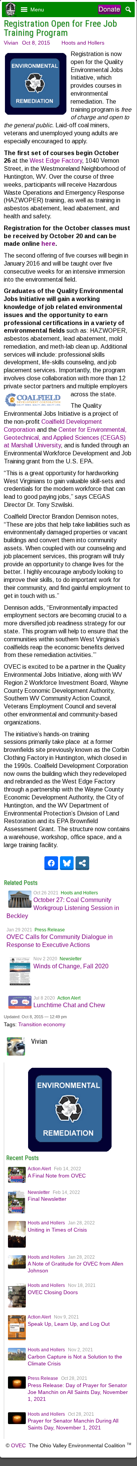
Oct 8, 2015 (36, 43)
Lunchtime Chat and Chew (69, 1005)
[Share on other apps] (82, 863)
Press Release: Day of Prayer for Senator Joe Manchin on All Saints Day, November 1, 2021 (78, 1392)
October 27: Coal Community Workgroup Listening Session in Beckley (62, 908)
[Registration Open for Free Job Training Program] (70, 1151)
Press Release (50, 929)
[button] (37, 9)
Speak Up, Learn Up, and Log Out (69, 1324)
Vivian (11, 43)
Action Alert (68, 998)
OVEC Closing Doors (53, 1292)
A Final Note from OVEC (57, 1176)
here (48, 243)
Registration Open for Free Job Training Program (60, 28)
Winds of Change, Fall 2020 (71, 966)
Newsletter (71, 958)
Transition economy (41, 1024)
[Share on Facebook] (51, 863)
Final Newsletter (47, 1199)
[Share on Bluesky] (67, 863)
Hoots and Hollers (82, 43)
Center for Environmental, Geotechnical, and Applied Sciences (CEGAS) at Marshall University (65, 437)
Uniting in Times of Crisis (57, 1230)
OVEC (18, 1445)
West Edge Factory (56, 160)
